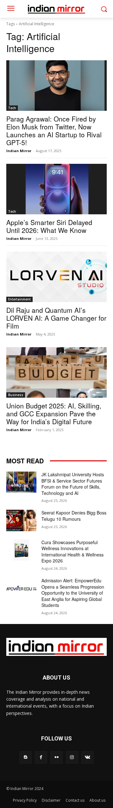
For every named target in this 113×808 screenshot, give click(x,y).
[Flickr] (56, 757)
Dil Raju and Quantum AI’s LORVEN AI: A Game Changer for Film (56, 317)
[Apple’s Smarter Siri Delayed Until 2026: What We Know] (56, 189)
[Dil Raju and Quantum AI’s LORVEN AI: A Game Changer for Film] (56, 277)
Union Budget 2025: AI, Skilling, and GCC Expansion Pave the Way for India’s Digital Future (53, 413)
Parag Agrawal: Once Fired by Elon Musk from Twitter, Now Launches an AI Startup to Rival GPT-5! (54, 130)
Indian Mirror (18, 150)
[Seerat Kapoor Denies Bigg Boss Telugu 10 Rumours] (21, 520)
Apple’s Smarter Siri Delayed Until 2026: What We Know (49, 226)
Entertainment (19, 299)
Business (15, 395)
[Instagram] (72, 757)
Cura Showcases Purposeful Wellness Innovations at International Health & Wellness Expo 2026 (72, 551)
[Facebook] (41, 757)
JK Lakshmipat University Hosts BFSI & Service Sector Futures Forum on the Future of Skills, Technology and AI (72, 483)
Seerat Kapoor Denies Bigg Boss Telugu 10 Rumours (73, 515)
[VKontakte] (87, 757)
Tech (12, 108)
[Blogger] (25, 757)
